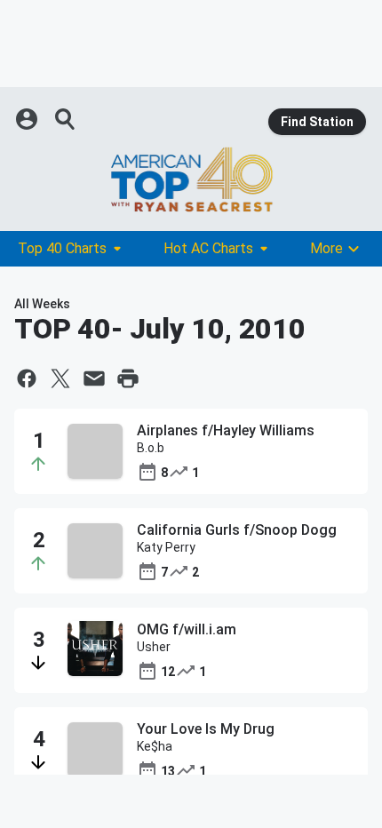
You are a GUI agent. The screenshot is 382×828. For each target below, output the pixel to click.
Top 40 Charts (62, 248)
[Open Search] (65, 119)
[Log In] (28, 119)
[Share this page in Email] (94, 378)
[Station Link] (191, 179)
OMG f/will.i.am (186, 629)
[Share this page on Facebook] (26, 378)
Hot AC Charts (208, 248)
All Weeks (42, 304)
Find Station (317, 122)
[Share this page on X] (60, 378)
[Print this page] (127, 378)
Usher (154, 647)
